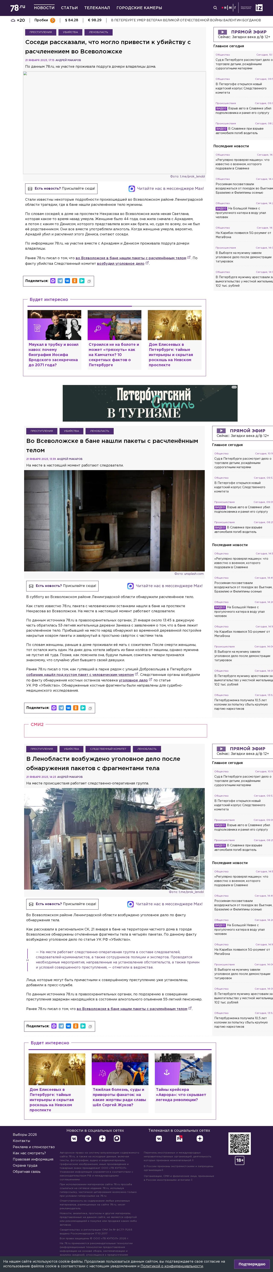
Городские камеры (139, 8)
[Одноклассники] (74, 280)
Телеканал (97, 8)
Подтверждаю (252, 1264)
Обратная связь (27, 1171)
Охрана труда (25, 1165)
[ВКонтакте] (67, 280)
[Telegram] (60, 280)
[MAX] (52, 280)
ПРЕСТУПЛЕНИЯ (41, 32)
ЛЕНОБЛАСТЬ (98, 32)
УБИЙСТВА (70, 32)
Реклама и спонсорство (34, 1147)
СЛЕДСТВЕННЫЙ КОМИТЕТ (108, 749)
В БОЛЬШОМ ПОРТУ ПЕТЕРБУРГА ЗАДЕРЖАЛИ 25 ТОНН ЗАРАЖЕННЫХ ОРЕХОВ (177, 20)
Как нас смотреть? (29, 1153)
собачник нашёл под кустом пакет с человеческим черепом (80, 675)
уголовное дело (133, 680)
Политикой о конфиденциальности (172, 1266)
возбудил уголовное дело (120, 263)
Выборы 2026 (25, 1134)
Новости (44, 8)
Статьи (69, 8)
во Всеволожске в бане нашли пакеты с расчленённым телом (131, 258)
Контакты (21, 1141)
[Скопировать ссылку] (89, 281)
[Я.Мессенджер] (81, 280)
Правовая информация (33, 1159)
